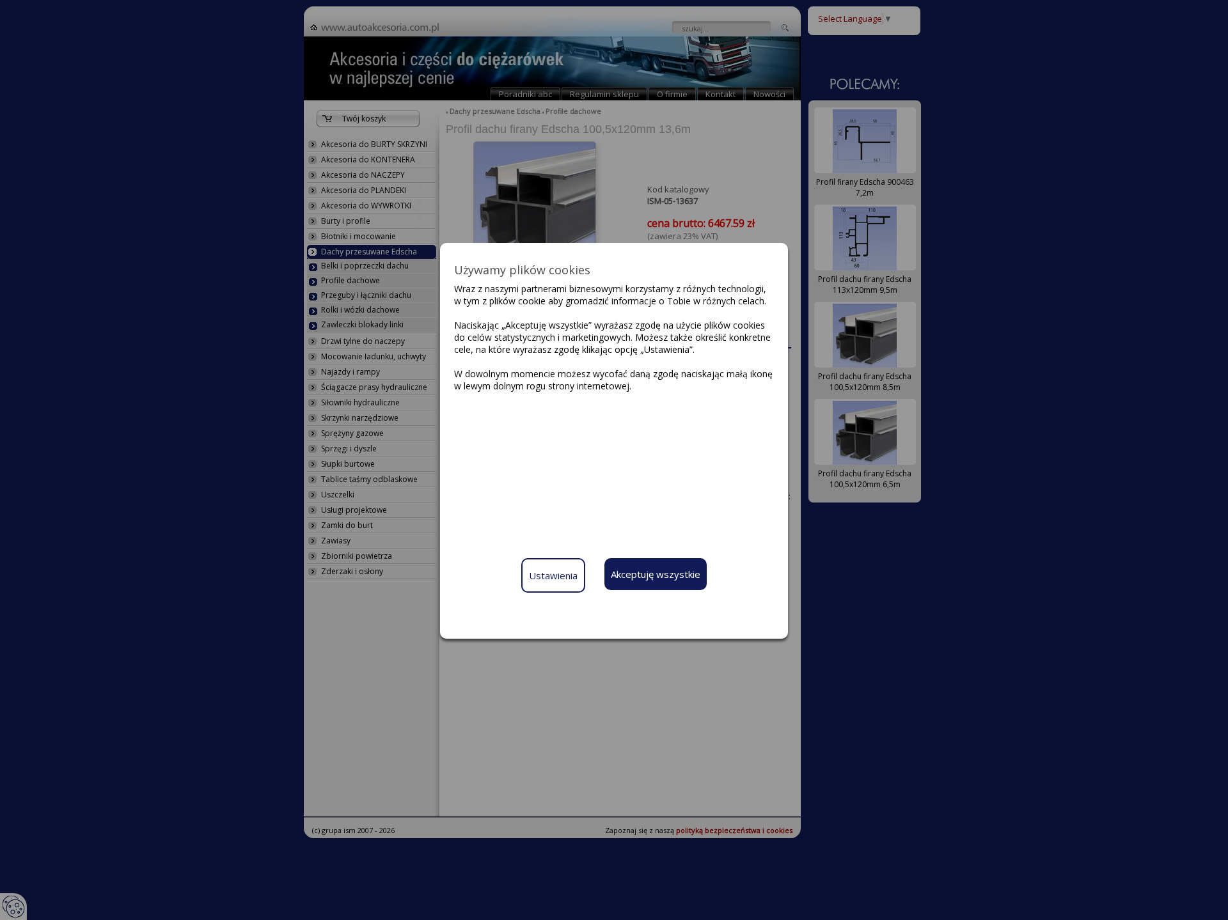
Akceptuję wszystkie (655, 574)
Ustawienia (553, 575)
